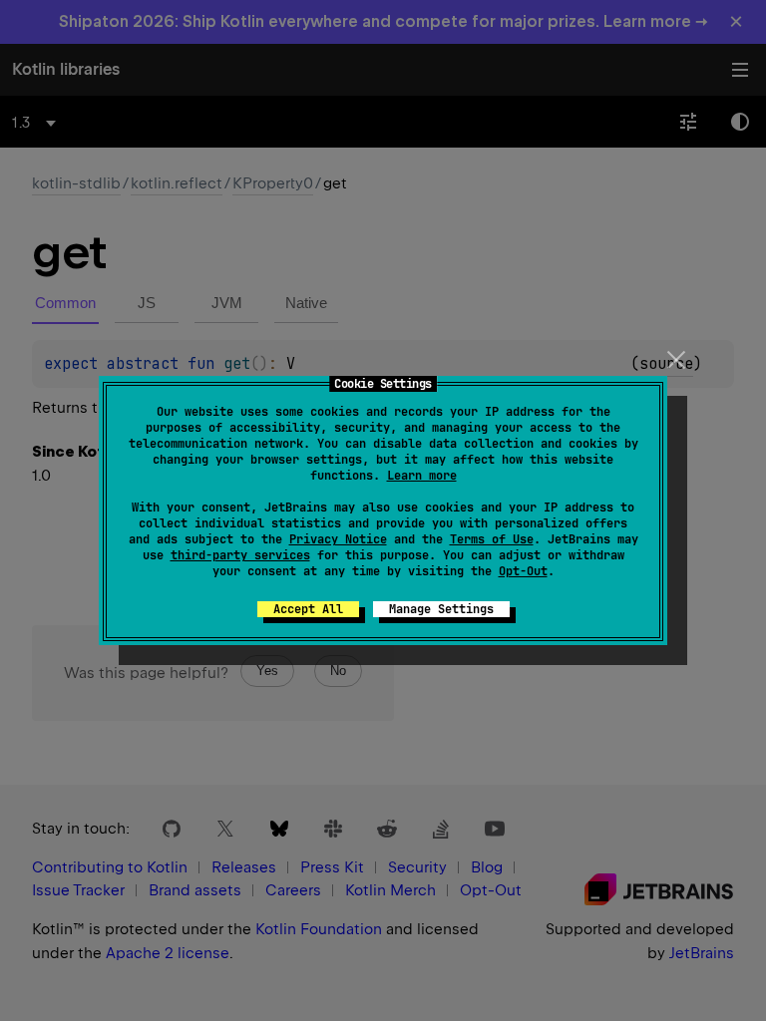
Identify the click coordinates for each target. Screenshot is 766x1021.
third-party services (240, 555)
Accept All (308, 609)
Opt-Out (523, 571)
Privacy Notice (338, 539)
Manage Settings (441, 609)
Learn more (422, 476)
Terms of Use (492, 539)
